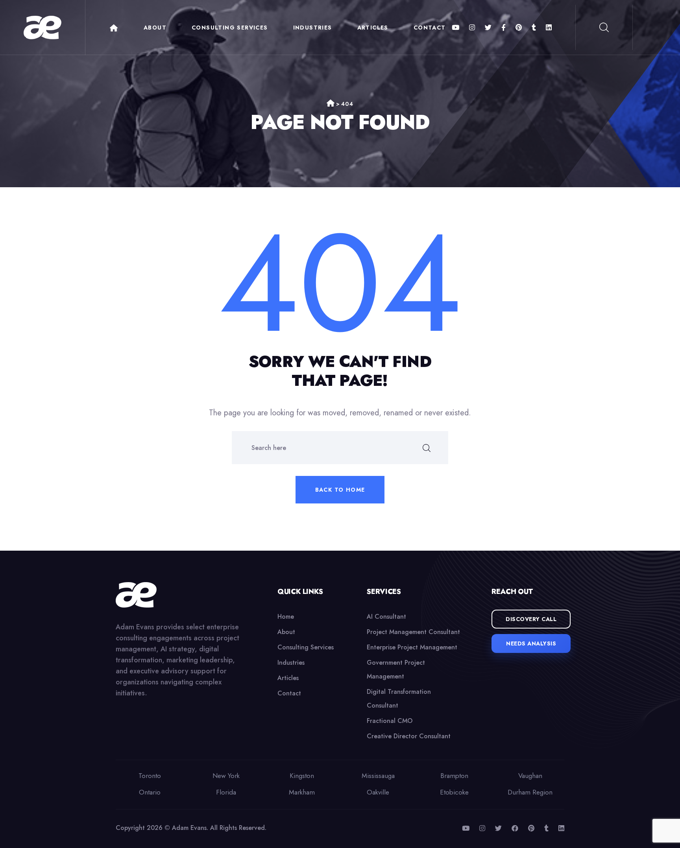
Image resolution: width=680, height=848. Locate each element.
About (155, 27)
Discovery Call (531, 619)
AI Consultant (386, 616)
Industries (312, 27)
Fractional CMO (389, 720)
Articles (372, 27)
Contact (430, 27)
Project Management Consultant (413, 631)
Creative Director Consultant (409, 736)
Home (113, 28)
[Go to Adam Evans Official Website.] (330, 104)
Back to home (340, 490)
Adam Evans (189, 827)
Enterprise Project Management (412, 647)
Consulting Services (230, 27)
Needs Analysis (531, 643)
